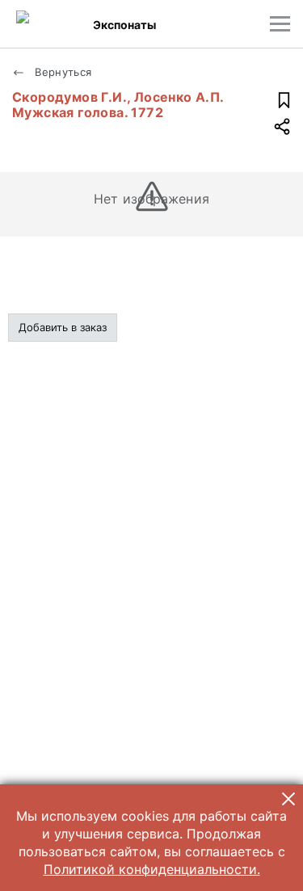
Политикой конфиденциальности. (152, 869)
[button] (288, 799)
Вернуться (62, 71)
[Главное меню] (280, 24)
